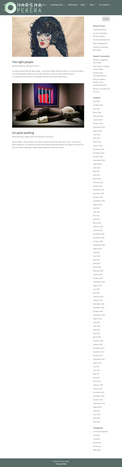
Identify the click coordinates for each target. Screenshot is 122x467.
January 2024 (97, 120)
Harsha (16, 66)
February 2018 (98, 341)
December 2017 (98, 348)
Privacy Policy (61, 464)
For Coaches (104, 5)
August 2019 (97, 285)
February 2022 (98, 182)
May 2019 (96, 293)
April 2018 (96, 333)
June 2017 (96, 370)
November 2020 (98, 238)
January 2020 (97, 274)
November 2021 (98, 193)
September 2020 (99, 245)
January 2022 (97, 186)
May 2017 (96, 374)
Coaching (96, 435)
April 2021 (96, 219)
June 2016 (96, 414)
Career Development (37, 137)
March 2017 (97, 381)
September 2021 (99, 201)
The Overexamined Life (101, 40)
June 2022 (96, 168)
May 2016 (96, 418)
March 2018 (97, 337)
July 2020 (96, 252)
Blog (82, 5)
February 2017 (98, 385)
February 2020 (98, 271)
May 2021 (96, 215)
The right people (22, 62)
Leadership (97, 443)
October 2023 (98, 123)
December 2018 (98, 304)
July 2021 (96, 208)
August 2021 (97, 204)
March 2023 (97, 142)
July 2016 (96, 411)
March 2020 (97, 267)
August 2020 (97, 249)
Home (6, 5)
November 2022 (98, 153)
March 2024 (97, 112)
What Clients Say (25, 5)
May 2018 (96, 330)
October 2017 (98, 355)
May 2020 (96, 260)
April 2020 (96, 263)
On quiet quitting (23, 133)
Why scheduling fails (100, 43)
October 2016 (98, 400)
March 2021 (97, 223)
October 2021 (98, 197)
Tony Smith (97, 66)
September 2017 (99, 359)
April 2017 (96, 377)
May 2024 (96, 109)
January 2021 (97, 230)
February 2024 (98, 116)
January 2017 (97, 389)
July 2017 (96, 366)
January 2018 (97, 344)
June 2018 (96, 326)
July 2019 (96, 289)
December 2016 (98, 392)
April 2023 (96, 138)
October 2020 (98, 241)
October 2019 (98, 278)
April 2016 (96, 422)
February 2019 (98, 297)
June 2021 (96, 212)
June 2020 (96, 256)
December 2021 (98, 190)
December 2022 (98, 149)
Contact (7, 10)
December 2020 (98, 234)
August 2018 (97, 319)
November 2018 (98, 308)
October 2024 (98, 105)
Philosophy (97, 450)
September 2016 (99, 403)
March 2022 (97, 179)
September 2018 (99, 315)
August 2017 (97, 363)
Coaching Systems (99, 29)
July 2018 (96, 322)
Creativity (96, 439)
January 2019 (97, 300)
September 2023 (99, 127)
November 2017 (98, 352)
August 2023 (97, 131)
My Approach (40, 5)
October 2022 (98, 156)
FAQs (92, 5)
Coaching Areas (56, 5)
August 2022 (97, 164)
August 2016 (97, 407)
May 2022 (96, 171)
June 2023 (96, 134)
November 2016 (98, 396)
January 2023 (97, 145)
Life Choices (34, 66)
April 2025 (96, 101)
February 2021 (98, 226)
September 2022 (99, 160)
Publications (73, 5)
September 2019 (99, 282)
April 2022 (96, 175)
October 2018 (98, 311)
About (13, 5)
